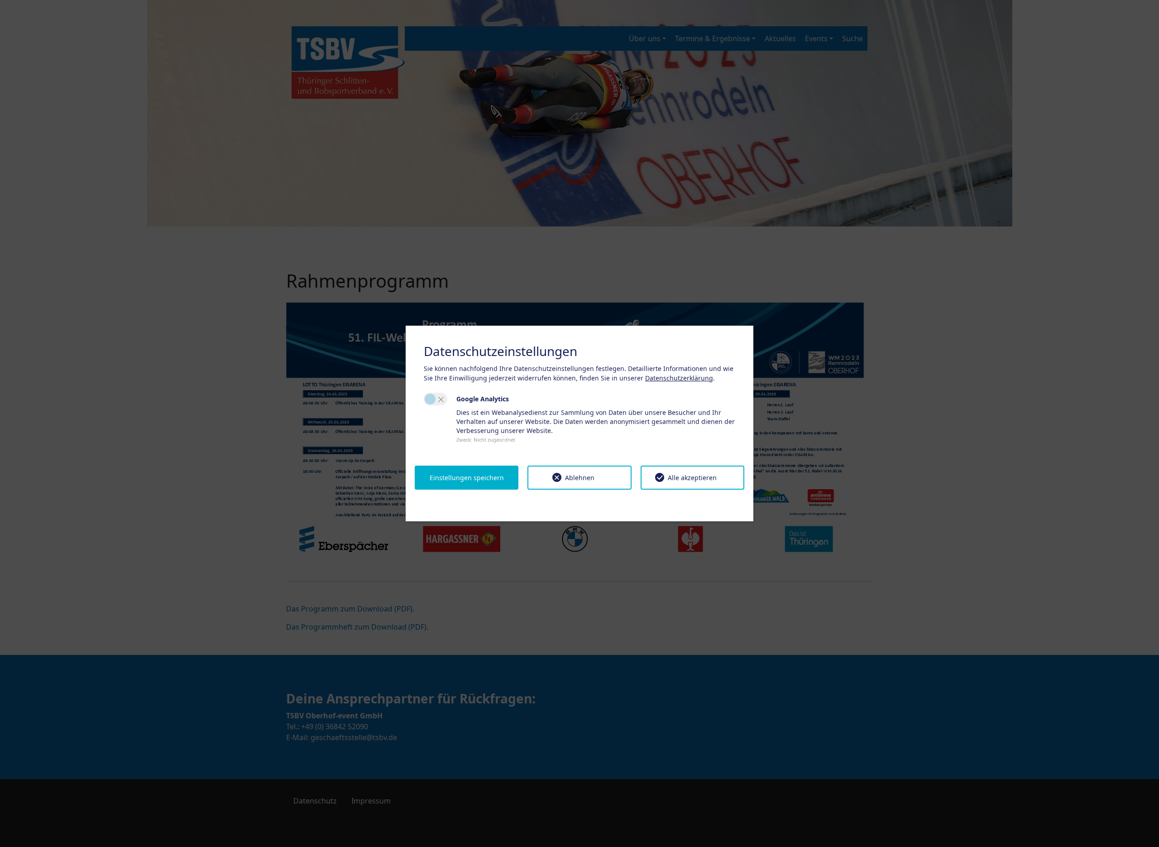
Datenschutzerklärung (679, 378)
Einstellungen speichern (467, 477)
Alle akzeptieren (692, 477)
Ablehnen (579, 477)
